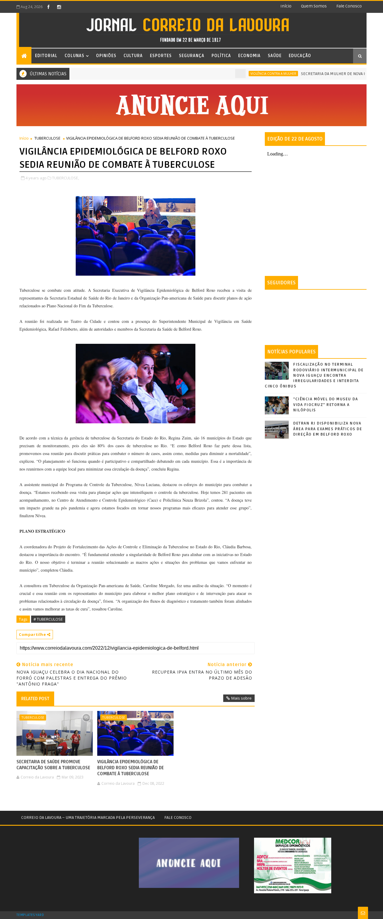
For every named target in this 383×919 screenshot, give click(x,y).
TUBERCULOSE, (65, 178)
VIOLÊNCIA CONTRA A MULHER (257, 73)
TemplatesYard (30, 915)
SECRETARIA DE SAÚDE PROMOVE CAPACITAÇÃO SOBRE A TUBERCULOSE (53, 764)
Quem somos (314, 6)
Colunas (74, 55)
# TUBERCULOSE (48, 619)
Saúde (275, 55)
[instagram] (58, 6)
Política (221, 55)
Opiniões (106, 55)
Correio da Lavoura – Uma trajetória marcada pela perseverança (88, 817)
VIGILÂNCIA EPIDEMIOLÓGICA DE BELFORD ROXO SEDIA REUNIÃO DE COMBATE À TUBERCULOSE (130, 768)
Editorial (46, 55)
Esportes (161, 55)
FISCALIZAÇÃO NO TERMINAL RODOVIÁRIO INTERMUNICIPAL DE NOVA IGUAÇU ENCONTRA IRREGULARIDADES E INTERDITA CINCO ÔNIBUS (314, 375)
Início (285, 6)
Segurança (191, 55)
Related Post (35, 698)
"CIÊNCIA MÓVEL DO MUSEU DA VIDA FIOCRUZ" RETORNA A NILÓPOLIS (325, 404)
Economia (249, 55)
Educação (300, 55)
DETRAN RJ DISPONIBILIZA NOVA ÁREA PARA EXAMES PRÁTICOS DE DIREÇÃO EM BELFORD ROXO (327, 428)
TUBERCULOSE (47, 138)
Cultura (133, 55)
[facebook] (48, 6)
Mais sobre (241, 698)
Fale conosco (349, 6)
